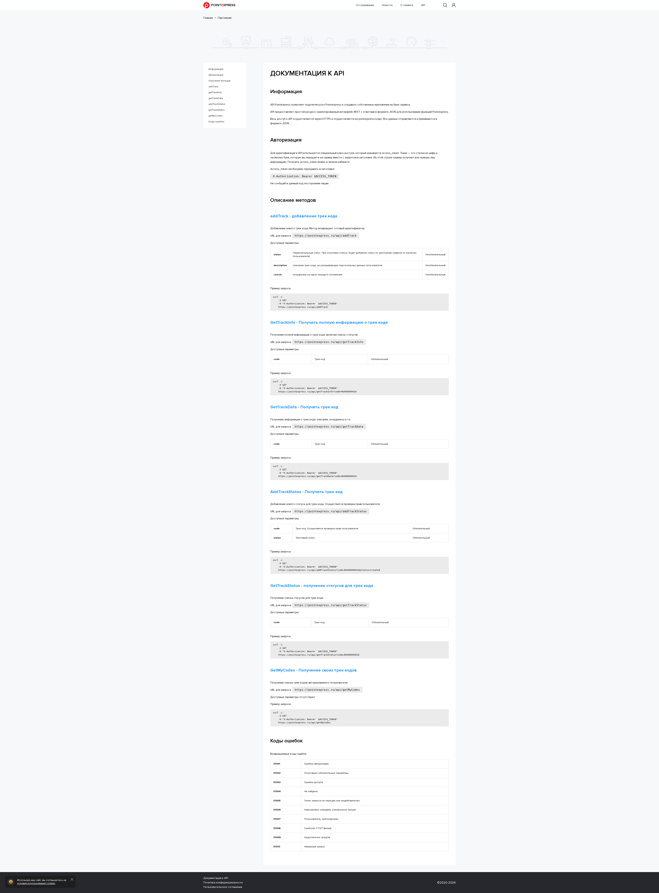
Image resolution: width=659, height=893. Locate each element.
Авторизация (216, 74)
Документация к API (215, 878)
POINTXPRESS (223, 5)
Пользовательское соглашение (222, 887)
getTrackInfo (215, 92)
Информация (216, 69)
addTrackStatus (217, 104)
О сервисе (406, 5)
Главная (208, 18)
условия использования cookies (36, 883)
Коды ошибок (216, 121)
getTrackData (216, 98)
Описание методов (219, 80)
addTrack (213, 86)
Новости (387, 5)
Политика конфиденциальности (223, 882)
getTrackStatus (217, 109)
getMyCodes (216, 115)
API (423, 5)
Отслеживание (365, 5)
